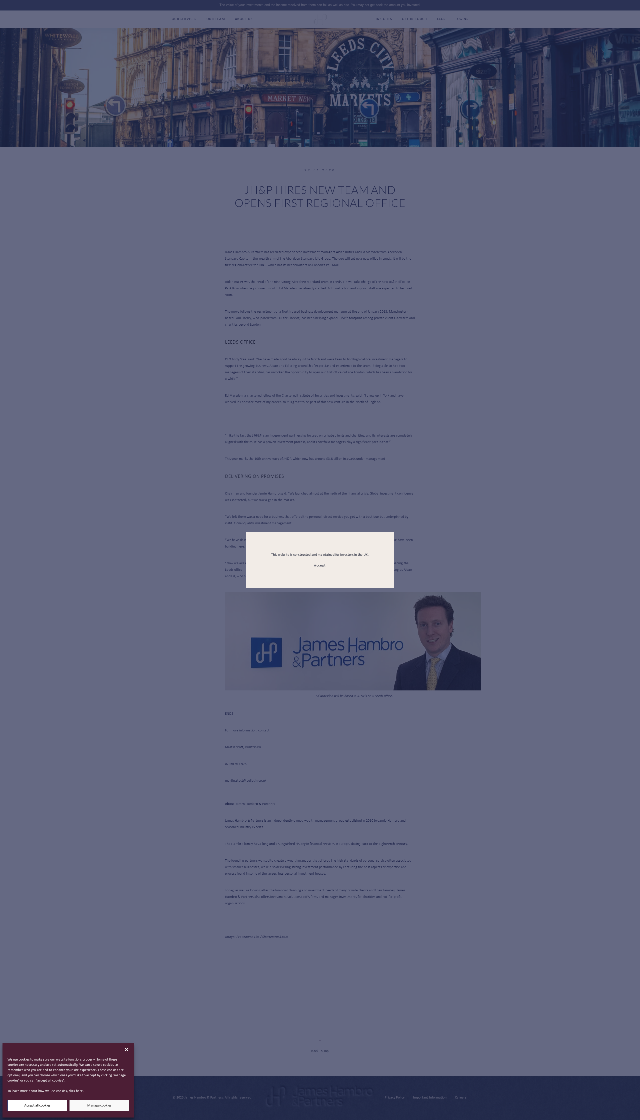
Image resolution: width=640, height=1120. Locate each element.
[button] (126, 1049)
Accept (320, 565)
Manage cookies (99, 1106)
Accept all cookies (37, 1106)
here (79, 1091)
